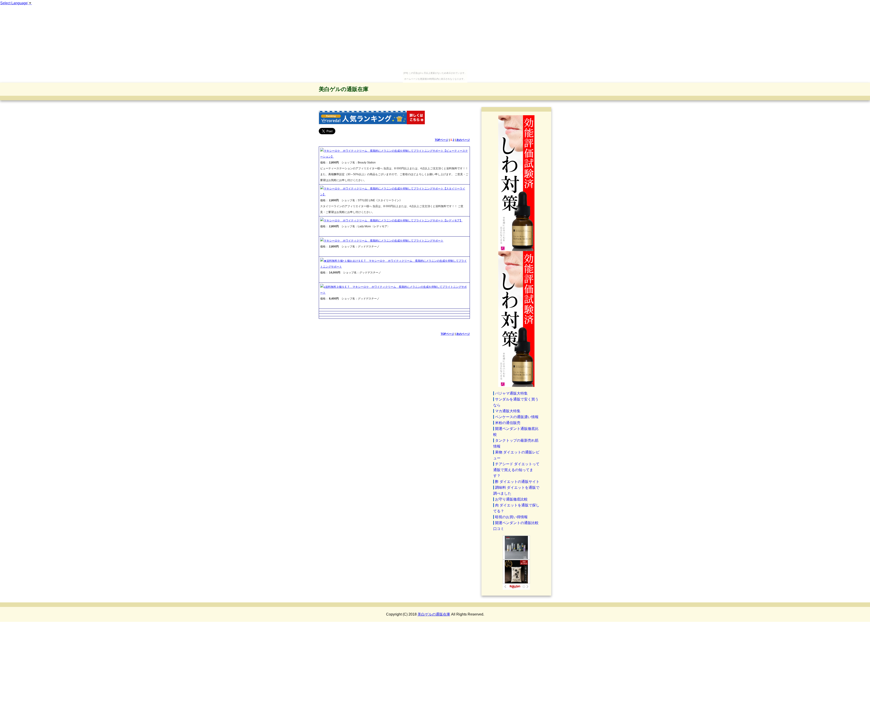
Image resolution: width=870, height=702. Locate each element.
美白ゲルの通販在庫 (343, 89)
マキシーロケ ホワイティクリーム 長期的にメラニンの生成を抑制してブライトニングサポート (383, 240)
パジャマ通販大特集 (511, 393)
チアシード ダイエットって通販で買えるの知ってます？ (516, 470)
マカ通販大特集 (507, 411)
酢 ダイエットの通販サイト (517, 482)
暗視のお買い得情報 (511, 517)
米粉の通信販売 (507, 423)
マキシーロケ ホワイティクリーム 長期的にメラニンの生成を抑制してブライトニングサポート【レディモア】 (393, 220)
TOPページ (441, 139)
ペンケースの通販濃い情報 (517, 417)
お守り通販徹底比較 (511, 499)
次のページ (463, 139)
